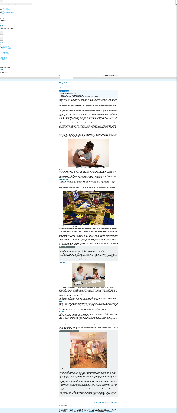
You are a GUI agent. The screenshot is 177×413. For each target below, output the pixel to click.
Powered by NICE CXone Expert (73, 409)
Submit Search (3, 20)
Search (61, 78)
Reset (2, 32)
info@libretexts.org (109, 411)
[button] (4, 62)
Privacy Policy (77, 411)
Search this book (2, 17)
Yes (70, 405)
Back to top (60, 402)
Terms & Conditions (83, 411)
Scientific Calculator (5, 53)
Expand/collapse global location (117, 79)
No (74, 405)
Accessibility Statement (90, 411)
